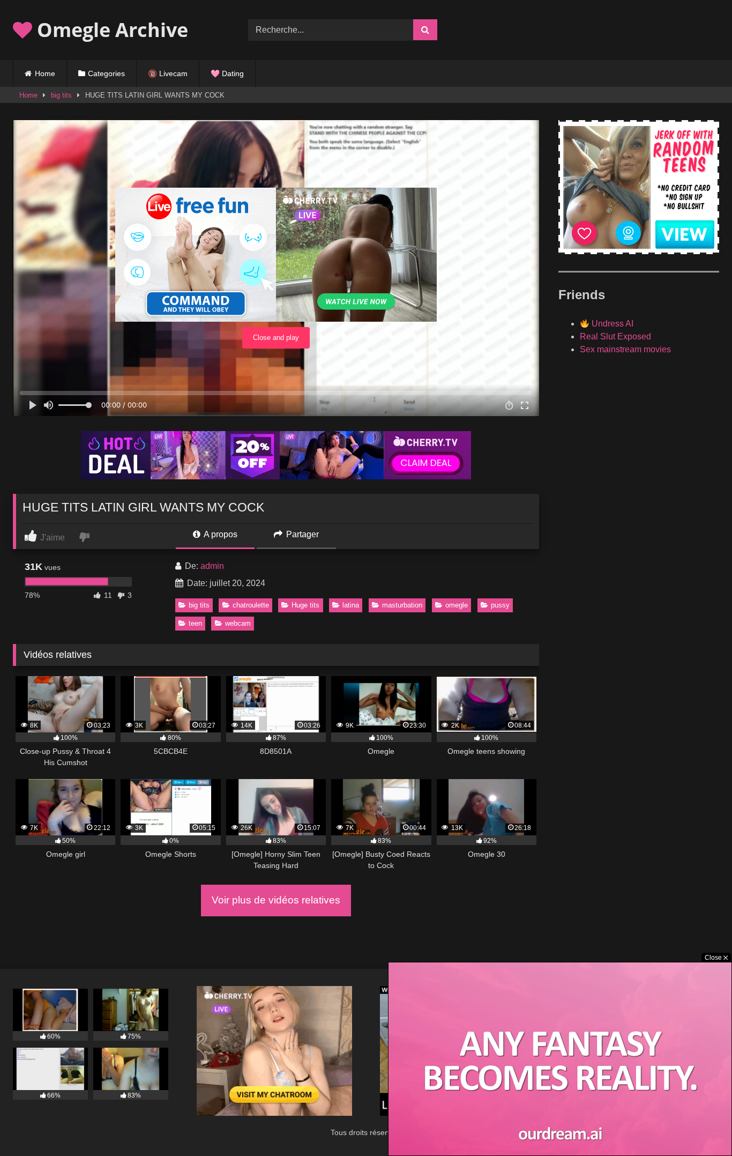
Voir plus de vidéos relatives (276, 900)
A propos (219, 534)
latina (350, 605)
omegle (456, 605)
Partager (301, 534)
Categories (106, 73)
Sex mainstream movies (625, 349)
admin (212, 565)
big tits (61, 95)
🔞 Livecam (168, 73)
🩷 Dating (227, 73)
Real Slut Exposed (615, 336)
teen (195, 623)
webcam (238, 623)
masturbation (402, 605)
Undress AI (611, 323)
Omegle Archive (110, 30)
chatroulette (251, 605)
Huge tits (305, 605)
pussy (500, 605)
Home (45, 73)
